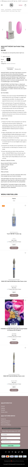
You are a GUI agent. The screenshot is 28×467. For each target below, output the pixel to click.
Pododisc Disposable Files (14, 327)
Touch (14, 238)
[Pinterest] (12, 452)
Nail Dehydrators (14, 232)
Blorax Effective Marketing (18, 461)
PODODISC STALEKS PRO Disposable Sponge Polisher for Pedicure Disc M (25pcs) (14, 329)
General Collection (16, 9)
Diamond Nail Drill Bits (14, 279)
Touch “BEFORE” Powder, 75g (14, 233)
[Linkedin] (15, 452)
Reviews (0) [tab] (18, 69)
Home (2, 9)
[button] (2, 5)
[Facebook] (6, 452)
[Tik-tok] (19, 452)
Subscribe (10, 445)
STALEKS (14, 333)
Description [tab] (10, 69)
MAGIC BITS (14, 286)
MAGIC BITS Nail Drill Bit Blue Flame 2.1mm (14, 376)
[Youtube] (22, 452)
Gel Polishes (8, 9)
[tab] (10, 69)
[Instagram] (9, 452)
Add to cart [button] (14, 247)
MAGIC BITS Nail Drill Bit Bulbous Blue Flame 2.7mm (14, 281)
